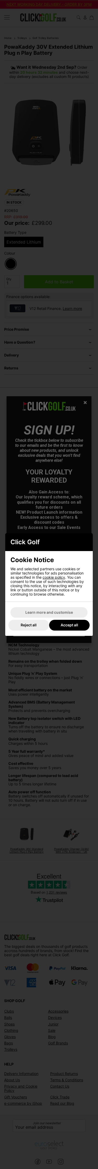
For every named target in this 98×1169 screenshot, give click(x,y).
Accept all (69, 625)
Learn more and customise (49, 612)
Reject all (29, 625)
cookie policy (54, 577)
